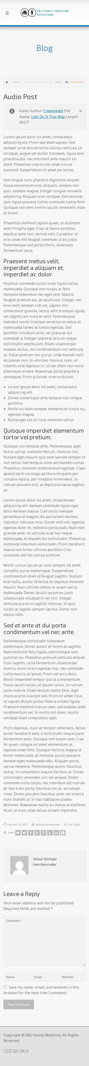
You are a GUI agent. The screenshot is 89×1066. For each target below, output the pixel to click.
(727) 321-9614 (16, 1050)
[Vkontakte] (62, 832)
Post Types (74, 824)
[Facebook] (31, 832)
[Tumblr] (50, 832)
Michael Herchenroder (47, 824)
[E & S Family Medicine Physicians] (44, 12)
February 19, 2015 (17, 824)
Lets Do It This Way (48, 116)
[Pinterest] (43, 832)
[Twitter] (24, 832)
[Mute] (66, 82)
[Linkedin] (56, 832)
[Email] (18, 832)
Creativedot (53, 110)
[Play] (7, 82)
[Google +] (37, 832)
